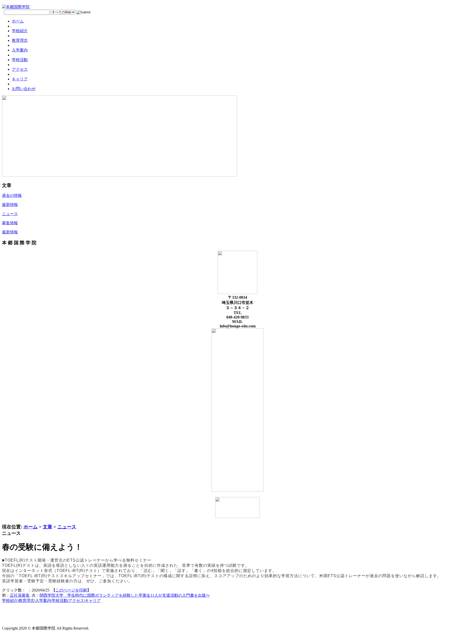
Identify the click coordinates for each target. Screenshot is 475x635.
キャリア (93, 600)
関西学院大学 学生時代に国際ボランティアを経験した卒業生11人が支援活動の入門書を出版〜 (125, 595)
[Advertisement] (180, 618)
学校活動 (60, 600)
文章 (47, 526)
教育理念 (26, 600)
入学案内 (43, 600)
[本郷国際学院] (16, 7)
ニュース (66, 526)
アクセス (76, 600)
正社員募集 (20, 595)
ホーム (31, 526)
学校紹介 (10, 600)
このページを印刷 (71, 590)
